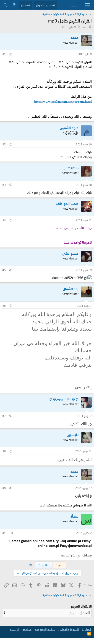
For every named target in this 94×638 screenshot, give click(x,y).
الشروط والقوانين (68, 629)
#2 (4, 144)
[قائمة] (87, 5)
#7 (4, 416)
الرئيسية (14, 629)
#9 (4, 488)
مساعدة (26, 629)
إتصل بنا (86, 629)
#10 (4, 533)
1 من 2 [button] (59, 565)
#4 (4, 220)
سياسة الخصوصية (45, 629)
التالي (45, 565)
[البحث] (5, 5)
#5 (4, 270)
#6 (4, 305)
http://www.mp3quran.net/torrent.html (63, 101)
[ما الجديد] (14, 5)
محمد (85, 27)
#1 (4, 54)
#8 (4, 451)
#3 (4, 185)
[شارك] (10, 54)
